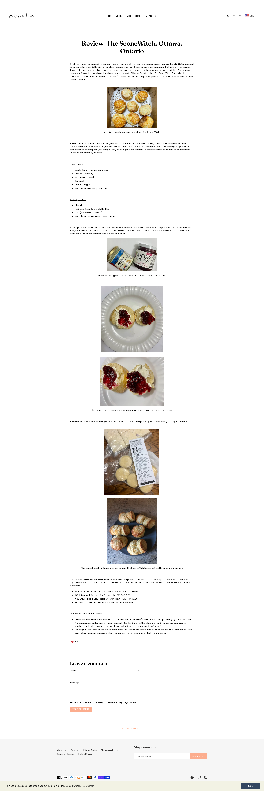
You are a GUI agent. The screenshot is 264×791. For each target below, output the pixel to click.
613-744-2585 (130, 598)
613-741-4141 (131, 591)
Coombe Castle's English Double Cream (146, 230)
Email (136, 670)
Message (74, 682)
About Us (61, 750)
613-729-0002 (129, 602)
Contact (75, 750)
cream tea (176, 66)
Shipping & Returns (110, 750)
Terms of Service (65, 753)
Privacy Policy (90, 750)
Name (73, 670)
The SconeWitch (163, 73)
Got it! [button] (250, 786)
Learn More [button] (88, 786)
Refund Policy (85, 753)
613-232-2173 (123, 595)
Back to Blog (134, 728)
